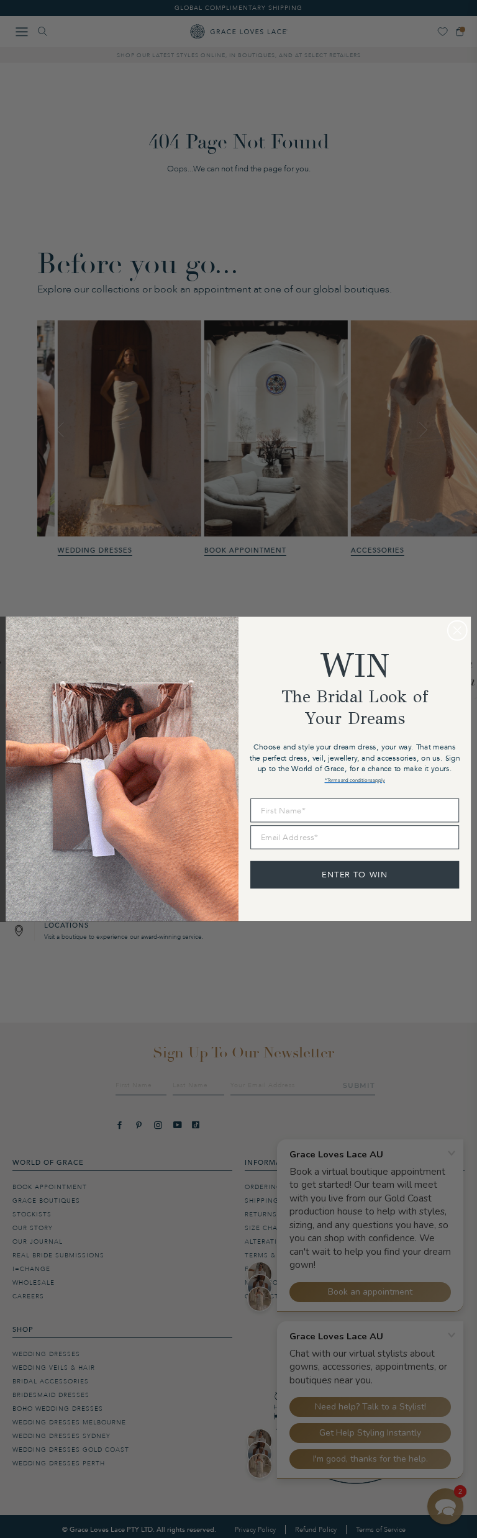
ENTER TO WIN (355, 874)
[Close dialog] (457, 631)
